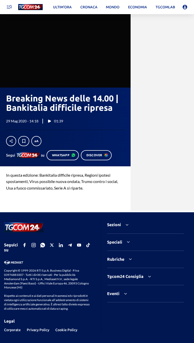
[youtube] (79, 245)
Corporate (12, 330)
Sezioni (114, 224)
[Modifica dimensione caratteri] (36, 141)
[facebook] (24, 245)
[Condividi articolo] (11, 141)
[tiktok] (88, 245)
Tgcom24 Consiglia (125, 276)
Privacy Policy (38, 330)
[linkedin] (60, 245)
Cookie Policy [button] (66, 330)
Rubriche (115, 259)
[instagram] (33, 245)
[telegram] (69, 245)
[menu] (9, 7)
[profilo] (185, 7)
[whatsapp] (42, 245)
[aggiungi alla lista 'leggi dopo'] (23, 141)
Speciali (114, 242)
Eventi (113, 293)
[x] (51, 245)
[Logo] (30, 7)
